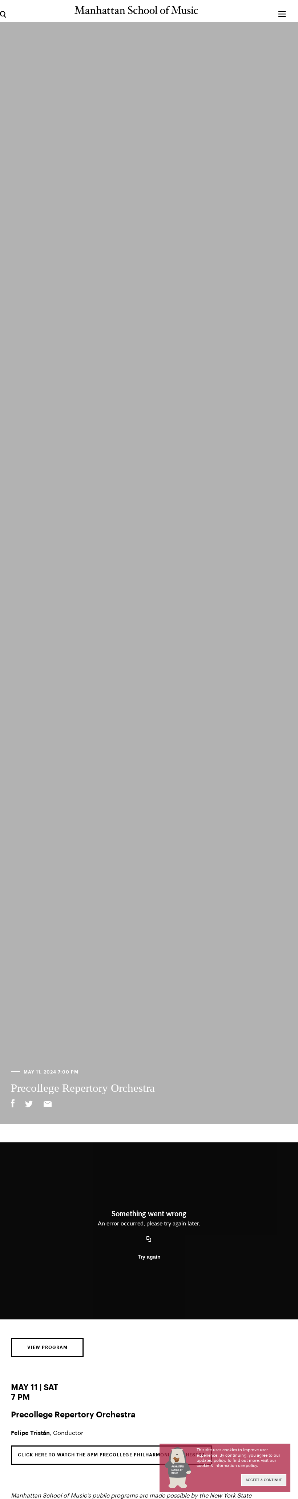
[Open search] (3, 10)
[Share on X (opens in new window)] (29, 1105)
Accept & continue (264, 1480)
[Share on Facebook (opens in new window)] (13, 1103)
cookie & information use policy (227, 1465)
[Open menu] (282, 10)
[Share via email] (48, 1105)
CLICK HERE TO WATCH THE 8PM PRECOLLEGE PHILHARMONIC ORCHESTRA (111, 1455)
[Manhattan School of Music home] (136, 10)
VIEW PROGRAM (47, 1347)
